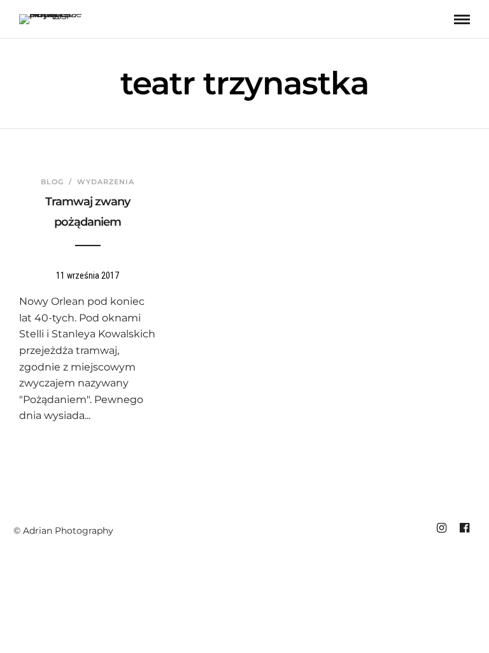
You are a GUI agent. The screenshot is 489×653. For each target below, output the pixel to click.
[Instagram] (441, 528)
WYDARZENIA (105, 181)
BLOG (52, 181)
